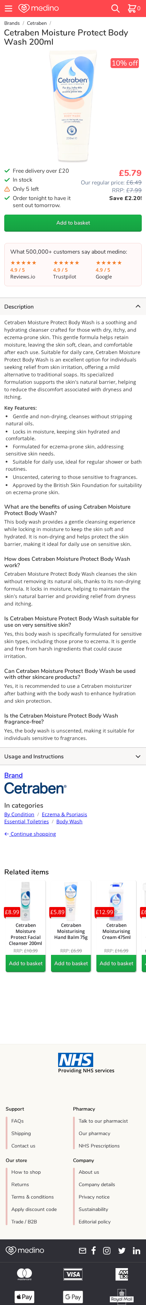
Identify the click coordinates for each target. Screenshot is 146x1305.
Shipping (21, 1133)
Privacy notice (94, 1197)
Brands (12, 23)
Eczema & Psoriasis (64, 814)
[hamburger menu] (8, 8)
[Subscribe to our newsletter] (80, 1250)
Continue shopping (32, 833)
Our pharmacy (94, 1133)
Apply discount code (34, 1209)
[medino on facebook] (91, 1250)
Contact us (23, 1146)
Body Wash (69, 821)
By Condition (19, 814)
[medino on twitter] (119, 1250)
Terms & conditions (32, 1197)
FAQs (17, 1121)
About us (89, 1172)
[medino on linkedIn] (134, 1250)
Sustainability (93, 1209)
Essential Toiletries (26, 821)
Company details (97, 1184)
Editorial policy (95, 1221)
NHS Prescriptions (99, 1146)
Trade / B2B (24, 1221)
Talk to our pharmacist (103, 1121)
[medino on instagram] (105, 1250)
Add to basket (73, 222)
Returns (20, 1184)
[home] (51, 8)
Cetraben (37, 23)
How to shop (26, 1172)
